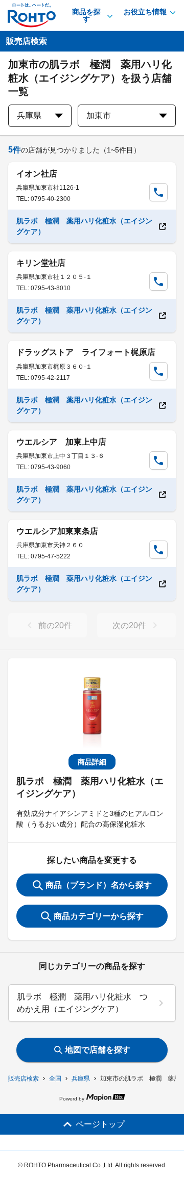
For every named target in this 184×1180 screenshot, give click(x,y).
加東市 (98, 115)
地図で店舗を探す (97, 1049)
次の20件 (129, 625)
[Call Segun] (158, 192)
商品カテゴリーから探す (99, 916)
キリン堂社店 (40, 263)
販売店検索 (23, 1078)
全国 (55, 1078)
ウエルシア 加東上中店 (61, 442)
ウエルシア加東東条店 (57, 531)
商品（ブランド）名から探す (98, 885)
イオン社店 (36, 173)
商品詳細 (92, 762)
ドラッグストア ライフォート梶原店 (85, 352)
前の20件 (55, 625)
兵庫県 (81, 1078)
